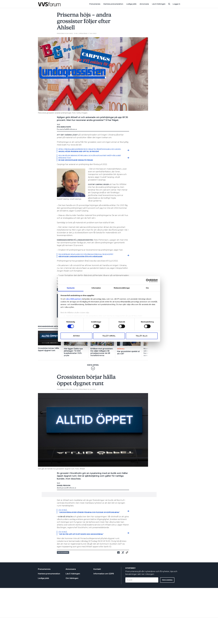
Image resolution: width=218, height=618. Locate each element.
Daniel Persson (63, 485)
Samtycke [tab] (71, 288)
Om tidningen (72, 578)
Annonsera (144, 4)
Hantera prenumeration (113, 4)
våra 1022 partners (74, 299)
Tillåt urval (109, 336)
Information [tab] (96, 288)
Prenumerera (94, 4)
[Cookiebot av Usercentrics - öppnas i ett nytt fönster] (148, 280)
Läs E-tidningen (158, 4)
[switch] (96, 326)
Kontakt (97, 569)
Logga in (176, 4)
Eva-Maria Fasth (64, 127)
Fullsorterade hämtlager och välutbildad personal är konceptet (85, 255)
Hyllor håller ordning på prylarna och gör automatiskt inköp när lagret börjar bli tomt (89, 157)
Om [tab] (147, 288)
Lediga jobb (131, 4)
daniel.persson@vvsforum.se (66, 488)
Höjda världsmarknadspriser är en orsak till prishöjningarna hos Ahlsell (89, 150)
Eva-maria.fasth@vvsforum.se (67, 129)
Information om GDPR (103, 574)
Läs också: (89, 511)
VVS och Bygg (63, 552)
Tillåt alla (141, 336)
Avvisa (76, 336)
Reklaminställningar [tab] (122, 288)
